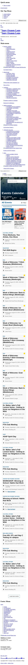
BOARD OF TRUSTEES (12, 158)
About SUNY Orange (8, 168)
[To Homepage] (14, 31)
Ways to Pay (6, 85)
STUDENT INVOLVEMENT (13, 106)
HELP (4, 627)
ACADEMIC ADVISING (12, 108)
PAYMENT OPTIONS (11, 78)
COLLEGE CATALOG (11, 91)
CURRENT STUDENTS (9, 620)
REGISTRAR (9, 96)
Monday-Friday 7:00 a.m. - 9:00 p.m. (5, 652)
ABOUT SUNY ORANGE (12, 156)
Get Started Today (7, 69)
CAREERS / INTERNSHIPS (13, 112)
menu (2, 26)
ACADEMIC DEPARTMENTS (13, 95)
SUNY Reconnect (10, 66)
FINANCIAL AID (10, 74)
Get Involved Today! (8, 127)
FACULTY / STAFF (8, 623)
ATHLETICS (9, 115)
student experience (7, 105)
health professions (10, 53)
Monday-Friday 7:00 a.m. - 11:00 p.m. (6, 643)
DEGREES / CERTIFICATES (13, 88)
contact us (5, 16)
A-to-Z (5, 18)
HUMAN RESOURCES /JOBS (13, 162)
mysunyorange (4, 8)
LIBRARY (8, 109)
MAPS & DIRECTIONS (12, 154)
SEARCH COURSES (11, 94)
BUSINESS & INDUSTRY (12, 132)
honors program (9, 62)
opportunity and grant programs (13, 64)
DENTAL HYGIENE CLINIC (13, 137)
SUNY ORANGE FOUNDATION (14, 145)
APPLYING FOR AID (11, 80)
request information (10, 49)
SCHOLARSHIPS (10, 76)
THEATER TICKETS (11, 135)
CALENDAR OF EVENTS (12, 131)
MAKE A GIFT (10, 146)
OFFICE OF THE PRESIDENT (13, 159)
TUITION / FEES (10, 73)
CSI (4, 618)
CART (7, 136)
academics (5, 87)
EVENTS (5, 622)
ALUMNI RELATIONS (12, 144)
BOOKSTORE (9, 114)
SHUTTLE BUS (10, 121)
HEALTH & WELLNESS (12, 117)
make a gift (5, 633)
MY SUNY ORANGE (8, 630)
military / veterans (10, 63)
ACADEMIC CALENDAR (12, 92)
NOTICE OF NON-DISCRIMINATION (15, 164)
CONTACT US (7, 616)
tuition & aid (6, 72)
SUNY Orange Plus (10, 58)
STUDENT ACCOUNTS (12, 77)
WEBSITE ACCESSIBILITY (13, 163)
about (4, 153)
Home (4, 173)
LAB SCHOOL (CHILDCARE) (13, 118)
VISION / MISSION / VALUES (13, 160)
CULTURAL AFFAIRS (11, 133)
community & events (8, 129)
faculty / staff (6, 15)
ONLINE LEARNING (11, 98)
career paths (9, 59)
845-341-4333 (4, 655)
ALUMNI (5, 614)
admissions (8, 47)
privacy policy (4, 663)
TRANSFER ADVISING (12, 119)
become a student (7, 46)
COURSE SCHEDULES (12, 90)
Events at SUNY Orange (9, 150)
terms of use (10, 663)
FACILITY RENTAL (11, 141)
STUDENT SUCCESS (11, 110)
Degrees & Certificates (8, 103)
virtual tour (8, 56)
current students (7, 14)
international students (11, 54)
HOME (5, 607)
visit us (7, 50)
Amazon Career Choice (11, 60)
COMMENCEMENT (11, 140)
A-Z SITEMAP (7, 608)
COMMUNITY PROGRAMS (13, 139)
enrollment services (10, 51)
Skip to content (6, 5)
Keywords (3, 20)
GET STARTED (7, 626)
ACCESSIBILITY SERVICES (13, 113)
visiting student (9, 55)
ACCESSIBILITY (7, 610)
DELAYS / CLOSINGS (12, 142)
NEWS (8, 155)
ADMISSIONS (7, 612)
